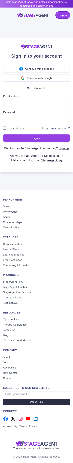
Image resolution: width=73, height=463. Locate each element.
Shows (7, 206)
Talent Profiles (11, 227)
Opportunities (11, 319)
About (6, 357)
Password (9, 112)
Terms (23, 426)
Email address (11, 96)
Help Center (10, 372)
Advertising (9, 367)
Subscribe (36, 401)
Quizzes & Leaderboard (17, 340)
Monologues (10, 211)
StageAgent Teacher (15, 286)
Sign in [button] (37, 138)
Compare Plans (12, 297)
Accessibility (10, 426)
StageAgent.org (51, 160)
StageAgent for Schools (17, 292)
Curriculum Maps (13, 244)
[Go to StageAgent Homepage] (36, 443)
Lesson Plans (11, 249)
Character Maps (12, 222)
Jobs (6, 362)
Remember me (16, 128)
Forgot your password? (56, 128)
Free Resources (12, 259)
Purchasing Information (17, 265)
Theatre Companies (15, 324)
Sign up (64, 148)
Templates (9, 329)
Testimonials (10, 302)
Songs (6, 216)
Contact (7, 378)
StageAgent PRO (13, 281)
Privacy (33, 426)
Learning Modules (13, 254)
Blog (5, 335)
